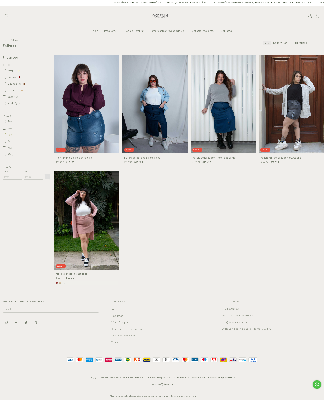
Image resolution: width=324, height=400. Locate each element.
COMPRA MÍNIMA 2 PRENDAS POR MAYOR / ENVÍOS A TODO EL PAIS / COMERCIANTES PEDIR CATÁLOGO (135, 3)
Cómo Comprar (134, 30)
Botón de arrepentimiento (221, 377)
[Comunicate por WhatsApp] (317, 384)
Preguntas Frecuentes (202, 30)
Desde (6, 172)
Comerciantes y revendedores (166, 30)
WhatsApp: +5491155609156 (237, 315)
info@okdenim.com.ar (234, 322)
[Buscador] (6, 16)
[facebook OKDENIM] (16, 322)
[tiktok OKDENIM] (26, 322)
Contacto (226, 30)
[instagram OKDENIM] (6, 322)
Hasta (27, 172)
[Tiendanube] (162, 384)
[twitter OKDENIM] (36, 322)
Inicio (95, 30)
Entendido (206, 396)
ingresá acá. (199, 377)
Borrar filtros (280, 43)
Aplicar (47, 177)
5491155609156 (230, 309)
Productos (110, 30)
